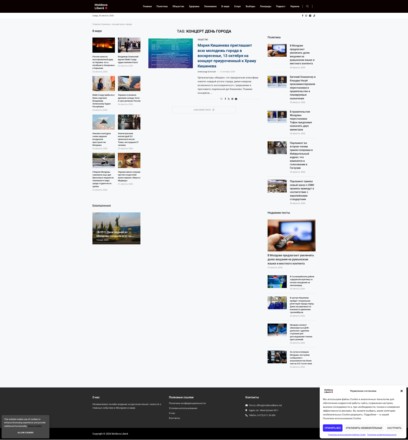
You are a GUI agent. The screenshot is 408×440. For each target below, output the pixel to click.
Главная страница (101, 24)
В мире (225, 6)
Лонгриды (265, 6)
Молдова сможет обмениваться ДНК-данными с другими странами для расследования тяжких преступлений (301, 332)
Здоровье (194, 6)
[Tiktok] (314, 15)
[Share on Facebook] (225, 99)
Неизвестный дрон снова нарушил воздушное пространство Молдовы (101, 139)
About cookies (35, 426)
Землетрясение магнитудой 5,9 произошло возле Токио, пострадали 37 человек (128, 139)
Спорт (237, 6)
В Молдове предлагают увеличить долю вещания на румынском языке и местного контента (302, 54)
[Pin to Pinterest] (232, 99)
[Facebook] (302, 15)
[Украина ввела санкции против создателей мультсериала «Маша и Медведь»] (129, 160)
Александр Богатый (207, 72)
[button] (401, 391)
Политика (162, 6)
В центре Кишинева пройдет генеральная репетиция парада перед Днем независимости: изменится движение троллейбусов (302, 305)
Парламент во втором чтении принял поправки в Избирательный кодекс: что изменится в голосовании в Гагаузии (301, 156)
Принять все (333, 428)
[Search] (307, 6)
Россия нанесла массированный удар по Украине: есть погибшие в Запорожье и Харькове (103, 62)
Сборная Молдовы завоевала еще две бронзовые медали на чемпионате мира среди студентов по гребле (103, 179)
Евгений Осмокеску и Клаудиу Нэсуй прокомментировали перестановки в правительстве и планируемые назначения (303, 87)
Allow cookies (25, 432)
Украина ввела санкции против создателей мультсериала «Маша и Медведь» (129, 176)
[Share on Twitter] (229, 98)
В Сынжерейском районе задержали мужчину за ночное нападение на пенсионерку (302, 281)
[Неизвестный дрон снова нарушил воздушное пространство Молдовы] (103, 122)
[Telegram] (310, 15)
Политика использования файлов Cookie (347, 435)
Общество (178, 6)
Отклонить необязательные (364, 428)
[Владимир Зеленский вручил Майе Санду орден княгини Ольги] (129, 45)
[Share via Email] (236, 99)
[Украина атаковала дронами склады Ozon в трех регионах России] (129, 83)
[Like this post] (221, 99)
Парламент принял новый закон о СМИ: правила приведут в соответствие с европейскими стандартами (302, 190)
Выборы (250, 6)
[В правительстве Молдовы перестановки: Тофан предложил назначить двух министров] (277, 116)
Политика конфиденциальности (381, 435)
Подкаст (280, 6)
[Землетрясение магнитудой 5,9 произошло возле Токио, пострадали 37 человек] (129, 122)
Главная (147, 6)
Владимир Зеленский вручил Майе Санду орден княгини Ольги (128, 59)
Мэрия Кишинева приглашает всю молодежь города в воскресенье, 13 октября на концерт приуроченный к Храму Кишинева (227, 55)
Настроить (394, 428)
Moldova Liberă (120, 433)
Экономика (210, 6)
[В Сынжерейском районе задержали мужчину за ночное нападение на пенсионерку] (277, 281)
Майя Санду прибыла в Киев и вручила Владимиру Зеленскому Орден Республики (103, 101)
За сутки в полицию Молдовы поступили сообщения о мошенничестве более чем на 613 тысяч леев (301, 358)
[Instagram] (306, 15)
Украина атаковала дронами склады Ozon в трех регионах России (129, 98)
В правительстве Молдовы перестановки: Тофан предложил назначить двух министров (301, 120)
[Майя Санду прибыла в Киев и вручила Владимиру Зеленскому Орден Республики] (103, 83)
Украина (294, 6)
